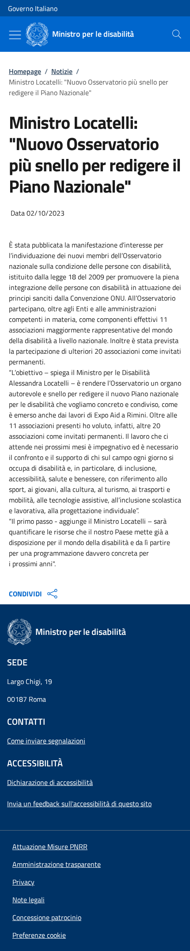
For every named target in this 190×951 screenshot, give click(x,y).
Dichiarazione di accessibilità (50, 782)
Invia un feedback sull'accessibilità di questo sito (79, 803)
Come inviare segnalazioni (46, 740)
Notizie (61, 71)
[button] (39, 935)
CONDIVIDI (25, 593)
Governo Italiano (32, 8)
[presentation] (176, 34)
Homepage (25, 71)
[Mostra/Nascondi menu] (15, 35)
